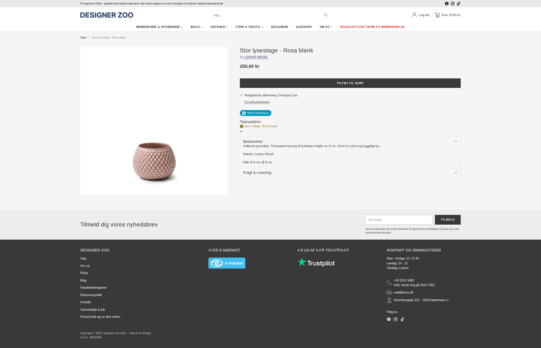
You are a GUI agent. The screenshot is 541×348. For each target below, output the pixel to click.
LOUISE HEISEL (256, 57)
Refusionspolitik (91, 295)
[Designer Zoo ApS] (106, 15)
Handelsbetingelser (93, 287)
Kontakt (85, 302)
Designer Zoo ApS (114, 333)
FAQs (84, 273)
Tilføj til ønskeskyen (258, 113)
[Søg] (326, 15)
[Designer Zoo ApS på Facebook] (447, 4)
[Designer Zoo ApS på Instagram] (453, 4)
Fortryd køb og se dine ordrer (100, 316)
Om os (85, 265)
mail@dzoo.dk (403, 292)
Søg (83, 258)
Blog (83, 280)
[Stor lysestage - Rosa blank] (154, 120)
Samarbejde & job (92, 309)
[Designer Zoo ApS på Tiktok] (458, 4)
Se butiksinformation (257, 102)
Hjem (83, 37)
